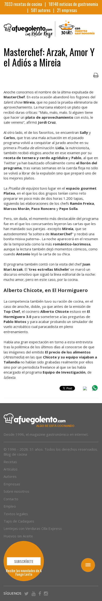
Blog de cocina (15, 454)
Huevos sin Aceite (18, 536)
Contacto (11, 498)
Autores (10, 476)
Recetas (10, 461)
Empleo (10, 506)
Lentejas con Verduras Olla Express (33, 528)
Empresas (12, 484)
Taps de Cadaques (19, 521)
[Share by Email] (85, 389)
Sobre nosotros (16, 491)
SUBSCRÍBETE (23, 561)
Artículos (11, 469)
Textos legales (16, 513)
